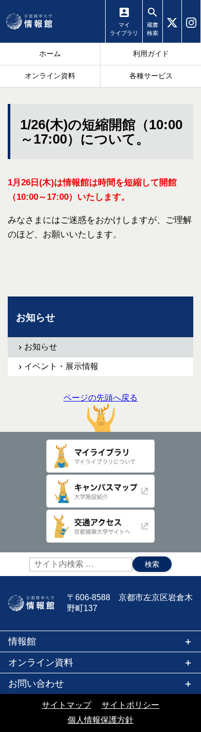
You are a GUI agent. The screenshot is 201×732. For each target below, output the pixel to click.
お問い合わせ (36, 683)
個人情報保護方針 (100, 720)
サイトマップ (66, 705)
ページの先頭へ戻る (100, 397)
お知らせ (40, 346)
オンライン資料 (40, 662)
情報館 (22, 641)
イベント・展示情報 (61, 366)
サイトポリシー (130, 705)
